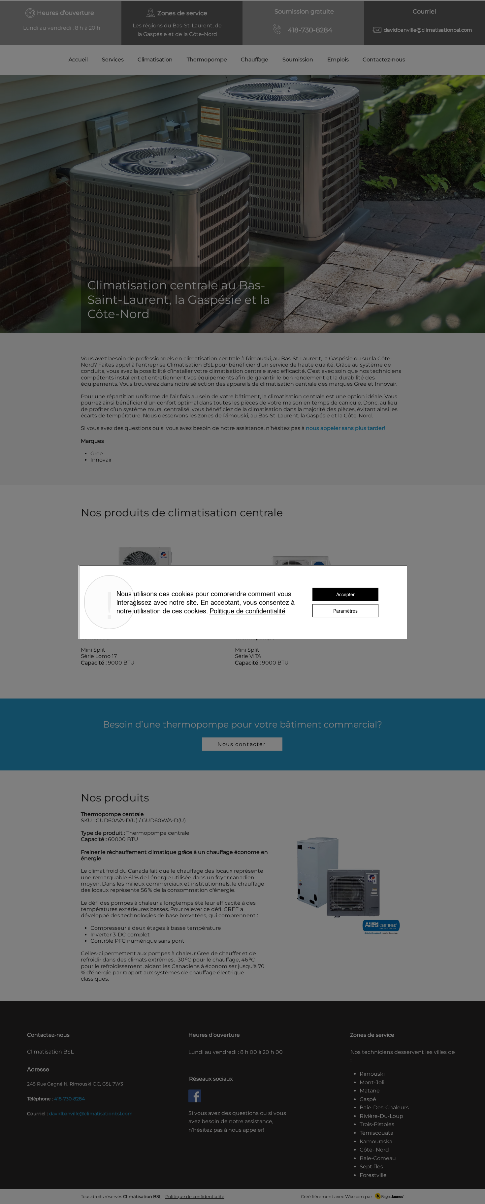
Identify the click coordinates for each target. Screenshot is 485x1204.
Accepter (345, 594)
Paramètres (345, 610)
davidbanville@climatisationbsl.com (428, 30)
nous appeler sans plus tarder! (345, 428)
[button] (151, 59)
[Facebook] (194, 1096)
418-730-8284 (69, 1099)
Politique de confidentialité (194, 1196)
